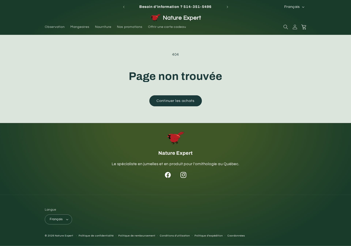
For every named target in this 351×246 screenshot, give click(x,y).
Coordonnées (236, 235)
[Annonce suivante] (227, 6)
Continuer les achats (175, 101)
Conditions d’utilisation (175, 235)
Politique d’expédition (209, 235)
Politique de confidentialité (96, 235)
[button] (285, 27)
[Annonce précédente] (124, 6)
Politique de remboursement (136, 235)
